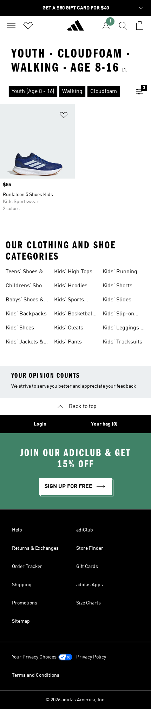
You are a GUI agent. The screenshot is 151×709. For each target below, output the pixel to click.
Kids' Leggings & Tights (124, 328)
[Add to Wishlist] (63, 116)
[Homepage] (75, 28)
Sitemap (21, 621)
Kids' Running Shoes (120, 272)
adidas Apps (89, 584)
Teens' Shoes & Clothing (24, 272)
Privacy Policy (91, 657)
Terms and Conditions (35, 675)
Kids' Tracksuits (122, 342)
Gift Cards (87, 566)
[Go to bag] (139, 25)
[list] (64, 91)
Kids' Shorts (117, 286)
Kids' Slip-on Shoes (118, 314)
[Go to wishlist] (28, 25)
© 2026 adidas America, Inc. (75, 699)
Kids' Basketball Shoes (74, 314)
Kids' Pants (68, 342)
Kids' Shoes (20, 328)
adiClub (84, 530)
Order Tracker (27, 566)
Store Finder (89, 548)
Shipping (22, 584)
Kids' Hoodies (70, 286)
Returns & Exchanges (35, 548)
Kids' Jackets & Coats (25, 342)
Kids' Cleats (68, 328)
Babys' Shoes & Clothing (25, 300)
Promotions (24, 603)
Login (40, 424)
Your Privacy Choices (34, 657)
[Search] (122, 25)
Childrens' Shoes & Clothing (26, 286)
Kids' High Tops (73, 272)
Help (17, 530)
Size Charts (88, 603)
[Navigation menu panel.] (11, 25)
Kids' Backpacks (26, 314)
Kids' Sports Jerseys (69, 300)
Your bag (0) (104, 424)
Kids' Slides (117, 300)
